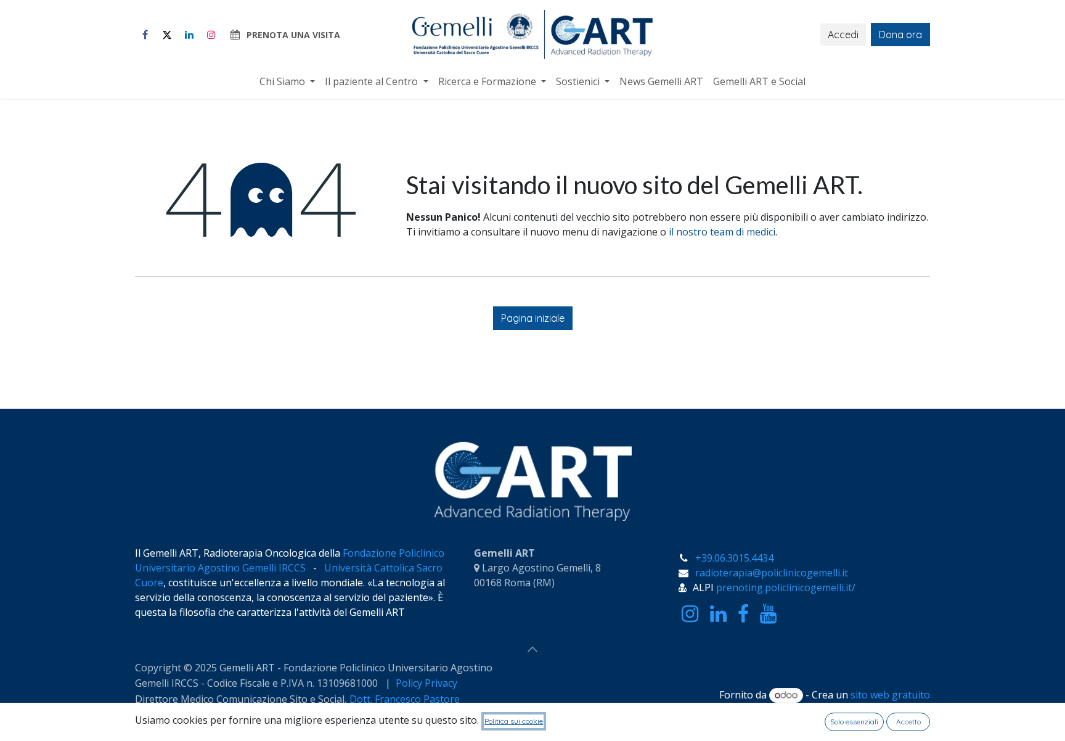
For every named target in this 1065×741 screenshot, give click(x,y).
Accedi (843, 34)
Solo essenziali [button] (854, 721)
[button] (532, 649)
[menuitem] (287, 81)
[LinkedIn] (189, 34)
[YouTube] (768, 614)
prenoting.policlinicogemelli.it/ (785, 587)
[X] (167, 34)
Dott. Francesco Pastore (404, 699)
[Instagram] (211, 34)
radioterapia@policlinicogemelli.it (771, 572)
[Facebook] (145, 34)
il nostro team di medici (722, 232)
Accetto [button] (908, 721)
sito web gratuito (890, 695)
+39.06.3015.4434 (734, 558)
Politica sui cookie (513, 721)
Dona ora (900, 34)
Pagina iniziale (533, 318)
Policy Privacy (428, 683)
